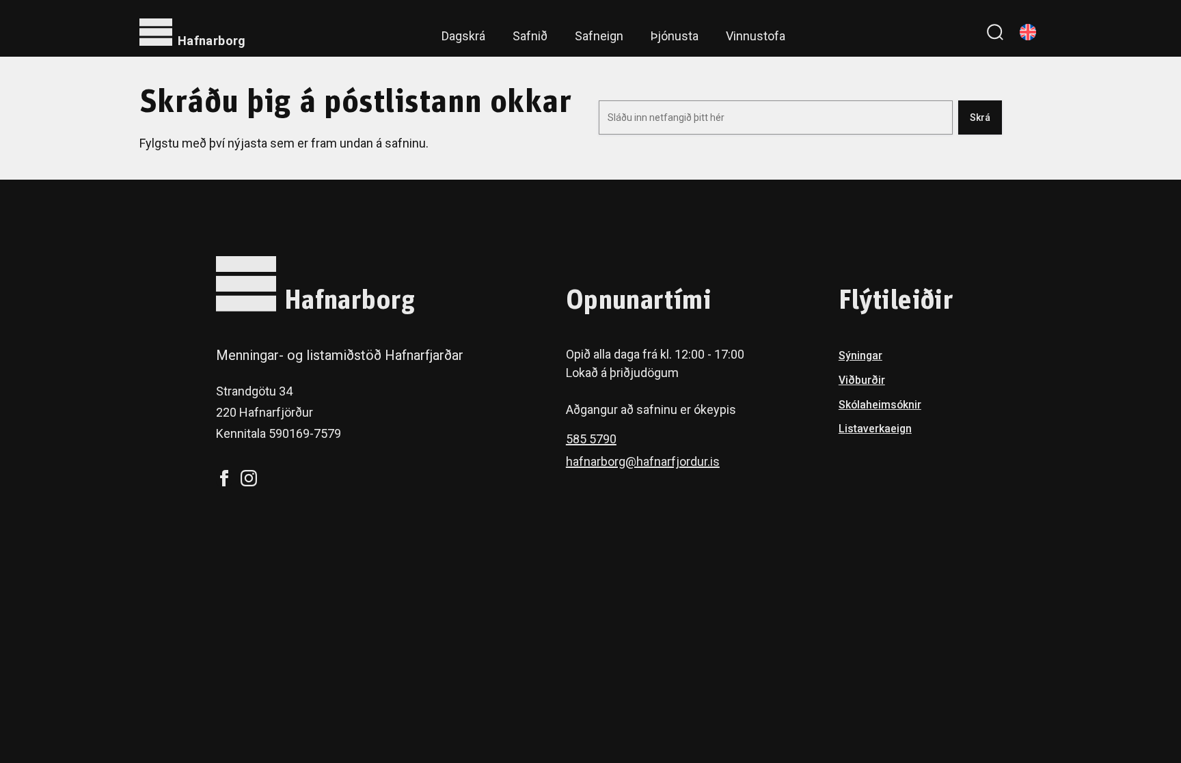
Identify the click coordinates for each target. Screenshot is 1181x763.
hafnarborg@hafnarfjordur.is (643, 461)
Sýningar (860, 355)
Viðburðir (862, 380)
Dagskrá (463, 36)
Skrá (980, 117)
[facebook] (224, 478)
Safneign (599, 36)
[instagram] (249, 478)
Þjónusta (674, 36)
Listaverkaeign (875, 428)
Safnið (530, 36)
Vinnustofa (755, 36)
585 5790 (591, 439)
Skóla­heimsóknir (880, 404)
